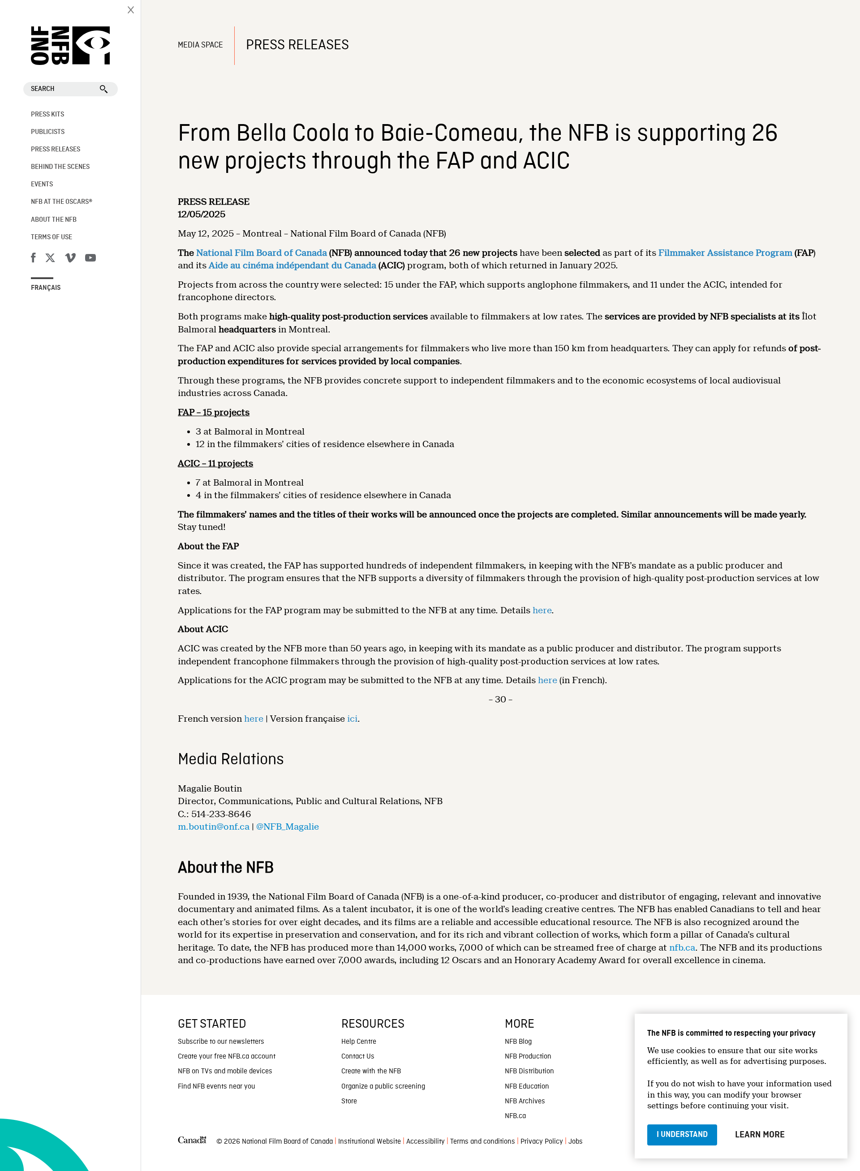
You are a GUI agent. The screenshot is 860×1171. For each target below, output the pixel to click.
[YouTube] (90, 259)
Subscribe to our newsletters (221, 1042)
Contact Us (357, 1056)
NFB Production (528, 1056)
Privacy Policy (541, 1141)
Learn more (760, 1135)
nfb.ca (682, 948)
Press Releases (55, 149)
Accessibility (425, 1141)
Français (46, 288)
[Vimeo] (70, 259)
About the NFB (54, 220)
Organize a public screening (383, 1086)
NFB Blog (518, 1042)
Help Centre (358, 1042)
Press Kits (47, 114)
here (542, 610)
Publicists (47, 132)
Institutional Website (369, 1141)
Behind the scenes (60, 167)
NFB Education (527, 1086)
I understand (682, 1134)
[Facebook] (33, 259)
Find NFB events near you (216, 1086)
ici (352, 719)
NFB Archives (525, 1101)
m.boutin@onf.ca (213, 827)
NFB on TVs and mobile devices (225, 1071)
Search (43, 89)
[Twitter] (50, 259)
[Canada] (192, 1142)
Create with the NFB (371, 1071)
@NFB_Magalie (287, 827)
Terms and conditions (482, 1141)
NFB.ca (515, 1116)
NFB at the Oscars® (61, 202)
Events (42, 184)
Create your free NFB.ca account (226, 1056)
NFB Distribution (529, 1071)
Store (349, 1101)
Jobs (575, 1141)
